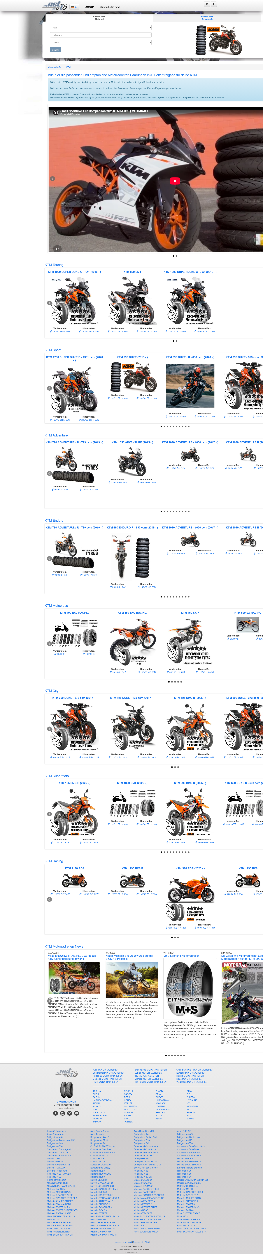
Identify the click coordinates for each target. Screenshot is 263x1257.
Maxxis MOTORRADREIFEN (190, 1075)
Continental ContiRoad (101, 1149)
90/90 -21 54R (119, 672)
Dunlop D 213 (53, 1158)
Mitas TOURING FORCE (189, 1222)
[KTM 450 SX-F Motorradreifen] (190, 641)
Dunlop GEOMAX (142, 1158)
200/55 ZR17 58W (90, 419)
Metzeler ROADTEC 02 (101, 1195)
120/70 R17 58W (61, 894)
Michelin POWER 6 (186, 1204)
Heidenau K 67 (54, 1176)
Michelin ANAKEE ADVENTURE (149, 1198)
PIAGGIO (191, 1112)
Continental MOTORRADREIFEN (108, 1072)
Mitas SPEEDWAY (99, 1219)
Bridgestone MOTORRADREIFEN (151, 1069)
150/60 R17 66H (148, 757)
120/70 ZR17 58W (61, 331)
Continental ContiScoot (145, 1149)
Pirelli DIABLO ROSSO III (59, 1228)
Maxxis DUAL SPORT (144, 1179)
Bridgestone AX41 (55, 1137)
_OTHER (128, 1121)
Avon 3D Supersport (57, 1131)
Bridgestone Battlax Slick (146, 1137)
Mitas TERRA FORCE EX (59, 1222)
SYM (189, 1115)
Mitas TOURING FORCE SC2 (104, 1225)
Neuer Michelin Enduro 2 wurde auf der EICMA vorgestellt (129, 957)
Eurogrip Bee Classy (100, 1167)
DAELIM (96, 1097)
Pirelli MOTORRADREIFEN (105, 1081)
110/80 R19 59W (118, 482)
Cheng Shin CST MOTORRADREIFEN (194, 1069)
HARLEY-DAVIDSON (102, 1100)
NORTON (128, 1112)
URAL (127, 1118)
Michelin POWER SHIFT (145, 1207)
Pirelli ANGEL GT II (186, 1225)
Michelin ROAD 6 (185, 1210)
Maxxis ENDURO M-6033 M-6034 (193, 1179)
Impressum (119, 1242)
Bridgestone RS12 (186, 1140)
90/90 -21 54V (234, 468)
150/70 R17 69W (147, 482)
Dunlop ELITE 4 (98, 1158)
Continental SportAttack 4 (189, 1152)
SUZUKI (159, 1115)
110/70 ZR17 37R (235, 416)
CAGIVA (128, 1094)
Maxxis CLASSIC (98, 1179)
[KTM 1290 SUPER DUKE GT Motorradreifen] (74, 301)
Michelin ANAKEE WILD (101, 1201)
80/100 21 (234, 638)
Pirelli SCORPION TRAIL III (103, 1234)
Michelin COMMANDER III (59, 1204)
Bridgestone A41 (142, 1134)
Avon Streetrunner (56, 1134)
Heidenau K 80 (97, 1176)
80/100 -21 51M (177, 672)
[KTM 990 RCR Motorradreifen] (190, 897)
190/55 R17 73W (90, 894)
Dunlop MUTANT (55, 1161)
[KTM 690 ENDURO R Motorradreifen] (132, 556)
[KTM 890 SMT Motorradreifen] (132, 301)
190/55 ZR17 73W (148, 894)
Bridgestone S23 (98, 1143)
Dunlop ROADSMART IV (189, 1161)
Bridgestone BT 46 (99, 1140)
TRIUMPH (97, 1118)
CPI (188, 1094)
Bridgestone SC (141, 1143)
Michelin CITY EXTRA (144, 1201)
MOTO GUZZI (130, 1109)
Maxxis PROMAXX (143, 1182)
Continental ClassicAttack (146, 1146)
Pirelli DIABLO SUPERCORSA (191, 1228)
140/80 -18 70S (148, 587)
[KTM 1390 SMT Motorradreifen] (132, 803)
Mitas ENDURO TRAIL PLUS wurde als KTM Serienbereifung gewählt (72, 957)
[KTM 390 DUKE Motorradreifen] (74, 726)
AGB (147, 1242)
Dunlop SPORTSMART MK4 (147, 1164)
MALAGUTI (192, 1106)
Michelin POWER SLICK (188, 1207)
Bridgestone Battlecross (188, 1137)
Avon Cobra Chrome (100, 1131)
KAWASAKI (161, 1103)
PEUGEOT (161, 1112)
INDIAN (96, 1103)
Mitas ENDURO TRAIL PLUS (61, 1216)
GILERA (191, 1097)
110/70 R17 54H (119, 757)
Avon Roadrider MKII (144, 1131)
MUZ (189, 1109)
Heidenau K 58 (141, 1170)
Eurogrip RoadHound (57, 1170)
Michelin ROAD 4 (98, 1210)
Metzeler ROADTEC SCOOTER (149, 1195)
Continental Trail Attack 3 (189, 1155)
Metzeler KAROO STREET (146, 1188)
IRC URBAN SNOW (56, 1179)
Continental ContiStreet (188, 1149)
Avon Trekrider (97, 1134)
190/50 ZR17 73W (205, 927)
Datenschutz (138, 1242)
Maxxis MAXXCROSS (57, 1182)
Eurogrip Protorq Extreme (189, 1167)
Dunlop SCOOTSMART (101, 1164)
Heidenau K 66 (184, 1173)
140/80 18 (90, 653)
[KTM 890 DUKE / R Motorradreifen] (190, 386)
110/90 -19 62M (206, 672)
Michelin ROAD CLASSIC (59, 1213)
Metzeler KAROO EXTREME (104, 1188)
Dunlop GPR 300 (185, 1158)
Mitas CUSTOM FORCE (188, 1213)
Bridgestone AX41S (99, 1137)
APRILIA (97, 1091)
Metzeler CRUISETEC (187, 1185)
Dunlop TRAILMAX (56, 1167)
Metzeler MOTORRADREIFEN (107, 1078)
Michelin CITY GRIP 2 (187, 1201)
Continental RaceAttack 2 (102, 1152)
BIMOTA (159, 1091)
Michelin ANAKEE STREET (60, 1201)
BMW (189, 1091)
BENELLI (128, 1091)
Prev (52, 178)
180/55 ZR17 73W (148, 331)
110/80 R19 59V (177, 468)
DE (75, 6)
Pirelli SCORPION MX (100, 1231)
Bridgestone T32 (185, 1143)
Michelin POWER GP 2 (101, 1207)
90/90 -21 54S (119, 587)
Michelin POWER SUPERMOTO (62, 1210)
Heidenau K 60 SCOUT (101, 1173)
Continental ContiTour (57, 1152)
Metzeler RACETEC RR (145, 1191)
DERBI (127, 1097)
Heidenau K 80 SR (143, 1176)
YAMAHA (97, 1121)
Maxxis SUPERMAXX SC (189, 1182)
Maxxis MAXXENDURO (101, 1182)
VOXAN (190, 1118)
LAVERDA (160, 1106)
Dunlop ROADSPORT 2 (58, 1164)
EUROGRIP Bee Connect (146, 1167)
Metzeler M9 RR (185, 1188)
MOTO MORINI (163, 1109)
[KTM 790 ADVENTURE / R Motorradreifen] (74, 465)
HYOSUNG (192, 1100)
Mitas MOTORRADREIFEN (189, 1078)
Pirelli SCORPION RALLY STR (191, 1231)
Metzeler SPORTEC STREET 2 (62, 1198)
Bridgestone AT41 (185, 1134)
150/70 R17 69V (206, 468)
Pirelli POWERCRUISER (58, 1231)
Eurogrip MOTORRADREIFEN (190, 1072)
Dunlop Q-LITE (97, 1161)
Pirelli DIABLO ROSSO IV (102, 1228)
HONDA (128, 1100)
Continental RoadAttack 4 (146, 1152)
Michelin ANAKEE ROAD (189, 1198)
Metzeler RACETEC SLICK (190, 1191)
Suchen (55, 49)
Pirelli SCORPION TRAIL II (60, 1234)
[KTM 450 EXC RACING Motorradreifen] (132, 641)
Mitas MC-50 (53, 1219)
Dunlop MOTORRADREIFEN (148, 1072)
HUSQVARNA (162, 1100)
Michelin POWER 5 (143, 1204)
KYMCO (96, 1106)
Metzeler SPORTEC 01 (188, 1195)
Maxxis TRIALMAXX (143, 1185)
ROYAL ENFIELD (101, 1115)
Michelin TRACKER (143, 1213)
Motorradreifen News (110, 6)
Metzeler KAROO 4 (56, 1188)
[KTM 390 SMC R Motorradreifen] (190, 812)
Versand (128, 1242)
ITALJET (128, 1103)
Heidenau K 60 (184, 1170)
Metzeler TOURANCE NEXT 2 (104, 1198)
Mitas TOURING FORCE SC (60, 1225)
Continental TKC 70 (99, 1155)
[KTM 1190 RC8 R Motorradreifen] (132, 880)
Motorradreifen (55, 67)
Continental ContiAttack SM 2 (191, 1146)
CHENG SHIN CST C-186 (102, 1146)
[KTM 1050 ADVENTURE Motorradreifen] (132, 461)
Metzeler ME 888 (98, 1191)
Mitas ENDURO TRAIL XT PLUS (149, 1216)
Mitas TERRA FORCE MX (102, 1222)
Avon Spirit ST (184, 1131)
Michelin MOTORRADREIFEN (149, 1078)
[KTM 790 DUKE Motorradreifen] (132, 377)
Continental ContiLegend (59, 1149)
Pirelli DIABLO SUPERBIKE (147, 1228)
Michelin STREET (98, 1213)
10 (188, 426)
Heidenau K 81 (184, 1176)
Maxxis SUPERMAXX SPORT (61, 1185)
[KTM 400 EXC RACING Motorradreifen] (74, 632)
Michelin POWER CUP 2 (58, 1207)
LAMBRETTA (130, 1106)
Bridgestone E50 (142, 1140)
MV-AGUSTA (99, 1112)
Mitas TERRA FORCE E (188, 1219)
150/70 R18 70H (90, 489)
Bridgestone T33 (55, 1146)
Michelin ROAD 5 (142, 1210)
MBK (95, 1109)
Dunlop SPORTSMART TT (190, 1164)
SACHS (127, 1115)
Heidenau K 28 (97, 1170)
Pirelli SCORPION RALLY (146, 1231)
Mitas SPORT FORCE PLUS (147, 1219)
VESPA (159, 1118)
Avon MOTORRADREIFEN (105, 1069)
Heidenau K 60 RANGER (59, 1173)
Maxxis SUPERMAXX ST (102, 1185)
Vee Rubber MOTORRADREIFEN (151, 1081)
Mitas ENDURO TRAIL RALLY (104, 1216)
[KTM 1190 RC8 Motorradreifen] (74, 880)
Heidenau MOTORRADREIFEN (108, 1075)
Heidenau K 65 (141, 1173)
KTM (68, 67)
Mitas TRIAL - (140, 1225)
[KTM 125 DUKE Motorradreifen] (132, 726)
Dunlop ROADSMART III (145, 1161)
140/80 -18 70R (148, 672)
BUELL (96, 1094)
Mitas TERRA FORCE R (145, 1222)
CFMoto (159, 1094)
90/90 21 (61, 653)
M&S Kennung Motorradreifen (181, 955)
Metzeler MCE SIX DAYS (58, 1191)
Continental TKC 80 (143, 1155)
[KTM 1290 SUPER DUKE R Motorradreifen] (74, 389)
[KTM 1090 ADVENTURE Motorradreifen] (190, 454)
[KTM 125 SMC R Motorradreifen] (190, 726)
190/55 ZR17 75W (90, 331)
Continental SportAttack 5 (59, 1155)
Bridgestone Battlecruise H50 (61, 1140)
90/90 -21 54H (61, 489)
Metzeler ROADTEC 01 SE (60, 1195)
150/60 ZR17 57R (90, 757)
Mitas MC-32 (183, 1216)
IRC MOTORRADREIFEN (147, 1075)
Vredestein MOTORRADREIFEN (191, 1081)
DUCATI (159, 1097)
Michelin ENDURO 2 (100, 1204)
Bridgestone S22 (55, 1143)
